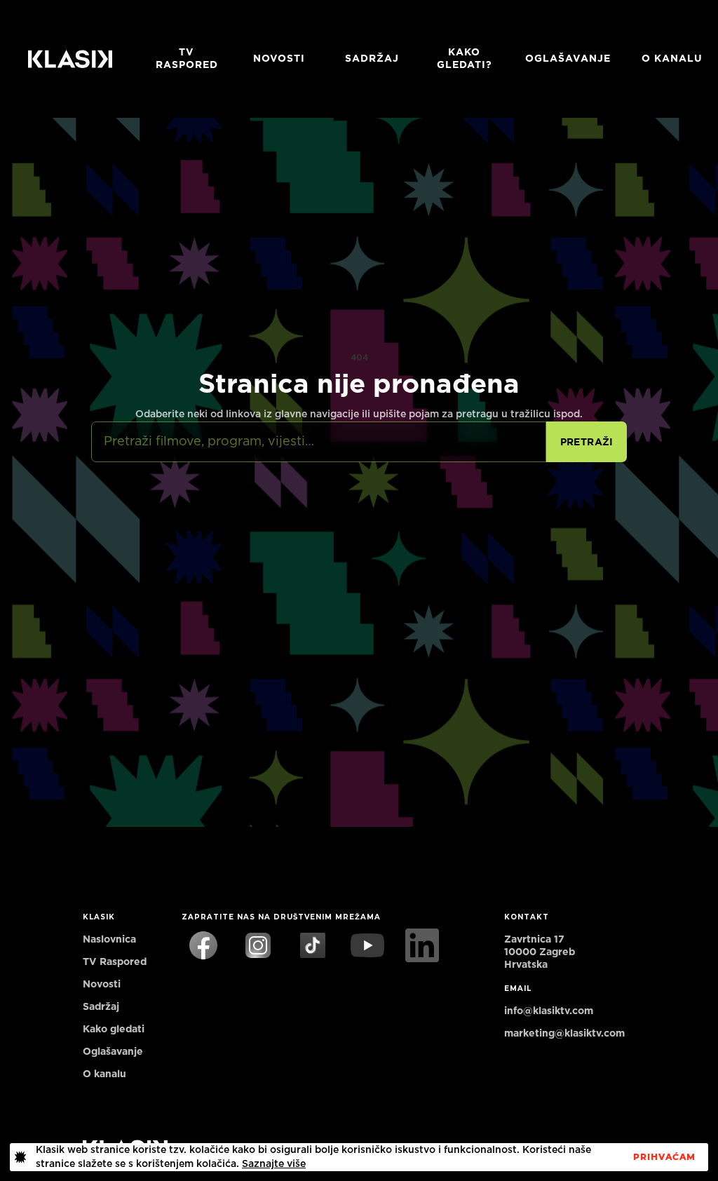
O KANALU (672, 59)
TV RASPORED (187, 59)
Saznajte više (274, 1164)
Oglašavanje (568, 59)
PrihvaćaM (664, 1157)
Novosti (279, 59)
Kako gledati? (464, 59)
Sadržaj (372, 59)
